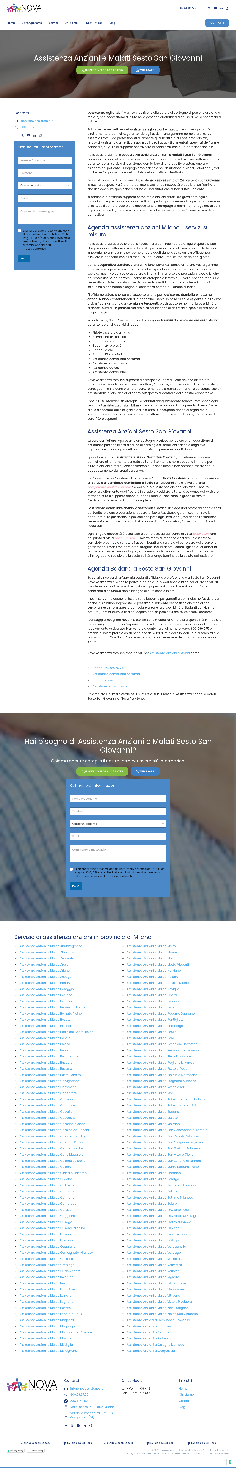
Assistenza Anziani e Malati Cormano (47, 1197)
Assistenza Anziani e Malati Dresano (46, 1240)
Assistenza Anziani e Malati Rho (150, 1093)
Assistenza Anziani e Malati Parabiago (155, 1026)
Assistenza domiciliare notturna (116, 674)
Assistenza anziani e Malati (170, 653)
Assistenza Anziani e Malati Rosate (152, 1118)
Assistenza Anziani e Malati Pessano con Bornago (163, 1050)
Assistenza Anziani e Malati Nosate (152, 977)
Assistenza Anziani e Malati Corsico (46, 1210)
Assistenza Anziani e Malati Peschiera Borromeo (162, 1044)
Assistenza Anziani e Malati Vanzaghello (156, 1246)
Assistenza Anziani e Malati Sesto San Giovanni (161, 1185)
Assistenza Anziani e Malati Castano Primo (51, 1142)
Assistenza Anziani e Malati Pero (150, 1038)
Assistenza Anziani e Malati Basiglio (46, 1001)
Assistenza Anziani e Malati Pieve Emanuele (159, 1056)
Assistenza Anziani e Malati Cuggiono (47, 1216)
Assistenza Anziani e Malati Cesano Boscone (53, 1161)
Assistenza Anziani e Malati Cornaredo (48, 1203)
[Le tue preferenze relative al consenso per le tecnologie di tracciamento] (230, 1462)
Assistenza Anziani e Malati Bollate (45, 1038)
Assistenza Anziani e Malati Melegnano (48, 1351)
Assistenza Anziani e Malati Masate (46, 1338)
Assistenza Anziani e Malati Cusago (46, 1222)
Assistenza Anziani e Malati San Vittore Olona (160, 1154)
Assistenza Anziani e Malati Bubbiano (47, 1050)
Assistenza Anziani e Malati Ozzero (152, 1007)
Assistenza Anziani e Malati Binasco (46, 1026)
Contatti (217, 22)
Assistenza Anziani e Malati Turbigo (153, 1240)
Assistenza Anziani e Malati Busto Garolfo (50, 1075)
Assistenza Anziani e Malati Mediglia (46, 1345)
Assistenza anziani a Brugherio (149, 1326)
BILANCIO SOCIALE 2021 (161, 1443)
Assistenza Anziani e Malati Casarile (46, 1112)
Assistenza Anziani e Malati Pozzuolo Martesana (162, 1075)
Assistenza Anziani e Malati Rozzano (153, 1124)
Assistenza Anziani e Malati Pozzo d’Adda (157, 1069)
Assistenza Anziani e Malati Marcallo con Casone (56, 1332)
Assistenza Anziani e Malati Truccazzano (157, 1234)
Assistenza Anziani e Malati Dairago (46, 1234)
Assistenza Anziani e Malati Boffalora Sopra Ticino (56, 1032)
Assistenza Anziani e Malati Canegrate (48, 1093)
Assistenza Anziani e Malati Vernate (153, 1271)
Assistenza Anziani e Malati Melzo (151, 946)
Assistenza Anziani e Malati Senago (153, 1179)
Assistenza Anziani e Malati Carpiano (47, 1099)
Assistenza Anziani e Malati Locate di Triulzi (51, 1314)
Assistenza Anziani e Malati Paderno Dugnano (161, 1013)
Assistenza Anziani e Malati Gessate (46, 1259)
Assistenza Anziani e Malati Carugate (47, 1105)
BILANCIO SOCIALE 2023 (78, 1443)
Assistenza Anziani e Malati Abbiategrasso (51, 946)
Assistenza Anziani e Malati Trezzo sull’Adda (159, 1222)
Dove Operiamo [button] (32, 23)
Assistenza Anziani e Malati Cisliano (46, 1179)
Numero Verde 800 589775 (104, 70)
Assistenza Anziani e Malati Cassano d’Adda (52, 1124)
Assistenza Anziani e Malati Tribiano (153, 1228)
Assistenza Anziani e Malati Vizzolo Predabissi (160, 1302)
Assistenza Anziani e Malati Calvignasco (49, 1081)
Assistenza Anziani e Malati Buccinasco (49, 1056)
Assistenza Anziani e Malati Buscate (46, 1063)
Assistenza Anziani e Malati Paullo (151, 1032)
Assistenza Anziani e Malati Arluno (45, 970)
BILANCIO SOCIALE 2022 (120, 1443)
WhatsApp (146, 70)
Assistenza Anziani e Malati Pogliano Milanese (160, 1063)
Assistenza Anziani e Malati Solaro (152, 1203)
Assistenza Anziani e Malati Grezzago (47, 1265)
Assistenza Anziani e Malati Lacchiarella (49, 1289)
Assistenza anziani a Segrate (148, 1332)
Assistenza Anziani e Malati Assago (45, 977)
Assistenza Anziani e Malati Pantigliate (155, 1020)
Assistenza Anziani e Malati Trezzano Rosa (158, 1210)
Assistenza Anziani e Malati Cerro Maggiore (51, 1154)
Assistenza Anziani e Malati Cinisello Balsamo (53, 1173)
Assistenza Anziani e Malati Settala (152, 1191)
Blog (112, 23)
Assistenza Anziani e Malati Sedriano (154, 1173)
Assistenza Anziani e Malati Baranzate (48, 983)
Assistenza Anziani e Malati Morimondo (155, 958)
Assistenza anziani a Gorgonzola (151, 1351)
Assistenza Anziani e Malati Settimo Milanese (160, 1197)
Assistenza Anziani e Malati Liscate (45, 1308)
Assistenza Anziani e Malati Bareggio (47, 989)
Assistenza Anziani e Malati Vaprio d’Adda (158, 1259)
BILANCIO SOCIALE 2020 (202, 1443)
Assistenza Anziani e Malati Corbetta (47, 1191)
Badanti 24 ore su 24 (108, 668)
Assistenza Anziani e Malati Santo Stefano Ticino (163, 1167)
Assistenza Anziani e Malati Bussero (46, 1069)
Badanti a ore (103, 680)
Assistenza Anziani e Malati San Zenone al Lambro (164, 1161)
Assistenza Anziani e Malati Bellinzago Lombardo (55, 1007)
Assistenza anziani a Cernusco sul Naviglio (158, 1320)
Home (11, 23)
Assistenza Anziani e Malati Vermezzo (154, 1265)
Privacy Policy (16, 1450)
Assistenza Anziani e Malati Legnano (46, 1302)
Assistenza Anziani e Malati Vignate (153, 1277)
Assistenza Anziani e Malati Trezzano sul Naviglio (163, 1216)
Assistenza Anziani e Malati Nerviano (154, 970)
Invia (23, 258)
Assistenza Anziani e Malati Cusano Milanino (52, 1228)
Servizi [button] (53, 23)
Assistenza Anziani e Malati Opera (152, 995)
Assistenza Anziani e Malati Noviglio (153, 989)
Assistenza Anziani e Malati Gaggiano (47, 1246)
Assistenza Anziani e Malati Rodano (153, 1112)
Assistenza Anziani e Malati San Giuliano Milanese (163, 1148)
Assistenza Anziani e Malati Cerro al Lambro (52, 1148)
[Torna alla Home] (24, 7)
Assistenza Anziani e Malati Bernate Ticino (51, 1013)
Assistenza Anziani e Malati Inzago (45, 1283)
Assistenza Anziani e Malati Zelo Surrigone (158, 1308)
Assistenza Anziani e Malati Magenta (47, 1320)
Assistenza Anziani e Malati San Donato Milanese (163, 1136)
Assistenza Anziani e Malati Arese (44, 964)
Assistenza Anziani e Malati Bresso (45, 1044)
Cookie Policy (37, 1450)
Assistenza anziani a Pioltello (148, 1338)
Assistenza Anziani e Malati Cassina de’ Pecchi (54, 1130)
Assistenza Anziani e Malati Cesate (45, 1167)
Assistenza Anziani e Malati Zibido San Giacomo (162, 1314)
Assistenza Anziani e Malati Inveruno (46, 1277)
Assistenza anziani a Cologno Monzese (155, 1345)
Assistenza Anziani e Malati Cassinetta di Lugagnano (59, 1136)
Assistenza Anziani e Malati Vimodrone (155, 1289)
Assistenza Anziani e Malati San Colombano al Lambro (167, 1130)
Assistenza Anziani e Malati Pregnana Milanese (161, 1081)
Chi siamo (71, 23)
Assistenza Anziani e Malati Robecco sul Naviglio (162, 1105)
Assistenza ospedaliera (110, 686)
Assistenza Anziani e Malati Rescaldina (155, 1087)
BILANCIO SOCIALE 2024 (37, 1443)
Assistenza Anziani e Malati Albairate (47, 952)
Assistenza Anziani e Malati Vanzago (154, 1253)
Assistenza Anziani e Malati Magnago (47, 1326)
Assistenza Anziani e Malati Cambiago (48, 1087)
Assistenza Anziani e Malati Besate (45, 1020)
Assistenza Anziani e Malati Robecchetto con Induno (166, 1099)
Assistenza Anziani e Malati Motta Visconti (158, 964)
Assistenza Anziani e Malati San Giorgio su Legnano (165, 1142)
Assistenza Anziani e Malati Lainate (45, 1296)
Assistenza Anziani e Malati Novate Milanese (159, 983)
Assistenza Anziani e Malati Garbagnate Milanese (56, 1253)
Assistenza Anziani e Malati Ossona (153, 1001)
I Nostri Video (93, 23)
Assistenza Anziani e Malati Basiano (46, 995)
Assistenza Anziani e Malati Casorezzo (48, 1118)
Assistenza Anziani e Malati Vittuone (153, 1296)
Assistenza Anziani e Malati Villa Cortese (156, 1283)
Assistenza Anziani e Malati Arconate (47, 958)
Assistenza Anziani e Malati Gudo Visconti (50, 1271)
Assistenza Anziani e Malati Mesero (152, 952)
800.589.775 (188, 8)
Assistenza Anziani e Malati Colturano (47, 1185)
